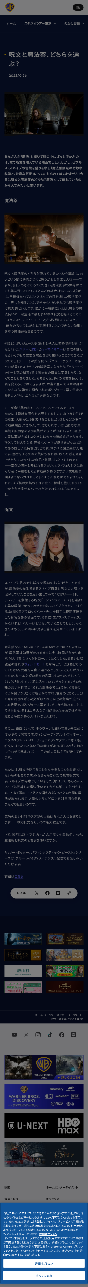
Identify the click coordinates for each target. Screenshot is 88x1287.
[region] (44, 1243)
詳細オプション (44, 1263)
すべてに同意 (44, 1276)
